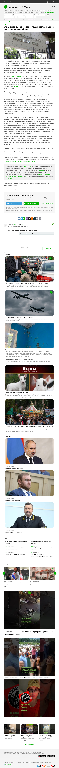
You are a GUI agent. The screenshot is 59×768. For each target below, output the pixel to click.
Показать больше (29, 744)
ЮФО (35, 16)
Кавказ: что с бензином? (11, 19)
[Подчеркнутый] (26, 233)
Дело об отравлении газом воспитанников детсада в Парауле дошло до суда (42, 556)
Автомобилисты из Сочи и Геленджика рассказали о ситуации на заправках (26, 283)
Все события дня (50, 560)
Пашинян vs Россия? (30, 19)
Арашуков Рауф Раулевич (12, 500)
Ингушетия (15, 12)
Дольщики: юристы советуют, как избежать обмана (20, 161)
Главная (5, 21)
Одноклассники (19, 176)
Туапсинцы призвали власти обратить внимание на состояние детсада (25, 350)
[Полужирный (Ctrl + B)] (20, 233)
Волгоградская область (46, 10)
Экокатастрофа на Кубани (48, 19)
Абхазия (6, 10)
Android (26, 166)
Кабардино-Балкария (23, 12)
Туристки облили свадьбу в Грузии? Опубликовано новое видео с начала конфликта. (27, 677)
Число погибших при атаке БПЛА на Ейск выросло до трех (15, 548)
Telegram (41, 170)
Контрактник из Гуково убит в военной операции (19, 359)
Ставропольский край (9, 16)
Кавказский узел (16, 76)
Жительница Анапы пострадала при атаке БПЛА (41, 542)
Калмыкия (31, 12)
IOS (30, 166)
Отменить (48, 248)
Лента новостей (12, 21)
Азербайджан (21, 10)
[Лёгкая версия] (10, 1)
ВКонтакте (9, 176)
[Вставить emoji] (32, 233)
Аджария (11, 10)
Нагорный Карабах (8, 14)
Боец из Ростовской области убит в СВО (16, 554)
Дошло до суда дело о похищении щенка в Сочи (19, 392)
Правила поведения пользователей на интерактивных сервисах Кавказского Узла (34, 762)
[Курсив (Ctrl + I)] (23, 233)
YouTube (9, 178)
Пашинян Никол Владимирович (14, 468)
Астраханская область (35, 10)
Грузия (5, 12)
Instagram (48, 174)
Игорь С (15, 224)
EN (7, 1)
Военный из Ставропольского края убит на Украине (42, 548)
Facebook (41, 174)
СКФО (47, 14)
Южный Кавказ (29, 16)
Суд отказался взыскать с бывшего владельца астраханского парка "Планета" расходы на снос (29, 427)
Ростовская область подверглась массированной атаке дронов (22, 317)
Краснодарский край (49, 12)
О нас (5, 755)
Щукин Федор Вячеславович (13, 532)
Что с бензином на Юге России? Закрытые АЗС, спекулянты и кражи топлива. (45, 737)
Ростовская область (28, 14)
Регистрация (24, 247)
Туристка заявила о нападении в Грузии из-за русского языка (11, 736)
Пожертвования (31, 755)
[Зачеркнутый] (29, 233)
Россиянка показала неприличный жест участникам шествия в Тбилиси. (27, 737)
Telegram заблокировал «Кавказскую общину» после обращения (22, 719)
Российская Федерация (18, 14)
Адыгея (15, 10)
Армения (27, 10)
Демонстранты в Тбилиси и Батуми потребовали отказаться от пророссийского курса (16, 584)
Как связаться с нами (17, 755)
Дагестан (10, 12)
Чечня (16, 16)
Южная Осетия (21, 16)
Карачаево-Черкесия (39, 12)
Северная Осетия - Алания (39, 14)
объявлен (17, 86)
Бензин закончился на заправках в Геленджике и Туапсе (39, 583)
